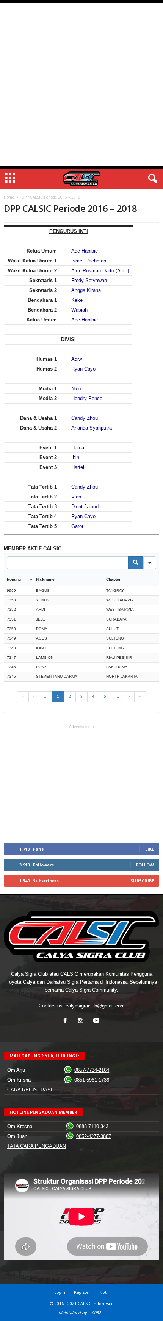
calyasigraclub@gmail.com (95, 1006)
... (45, 696)
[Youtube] (97, 1021)
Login (59, 1292)
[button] (151, 179)
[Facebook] (67, 1021)
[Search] (135, 562)
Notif (104, 1292)
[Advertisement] (81, 84)
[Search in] (149, 562)
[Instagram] (82, 1021)
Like (149, 849)
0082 (96, 1312)
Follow (145, 865)
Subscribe (142, 880)
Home (9, 197)
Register (82, 1292)
